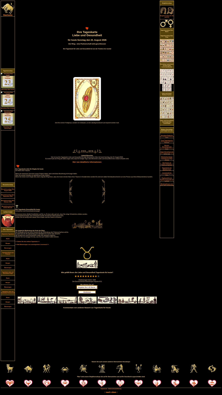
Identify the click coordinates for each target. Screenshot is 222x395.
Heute (8, 238)
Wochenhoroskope (167, 158)
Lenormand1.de (167, 174)
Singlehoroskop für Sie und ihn (167, 16)
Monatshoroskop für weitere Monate (8, 207)
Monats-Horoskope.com (166, 147)
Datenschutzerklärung (114, 388)
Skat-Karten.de (167, 163)
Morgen (8, 243)
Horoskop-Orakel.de (167, 136)
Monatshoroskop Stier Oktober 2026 (7, 201)
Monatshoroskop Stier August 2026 (7, 189)
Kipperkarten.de (167, 169)
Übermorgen (7, 248)
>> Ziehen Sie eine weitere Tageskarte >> (27, 241)
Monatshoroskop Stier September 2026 (7, 195)
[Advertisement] (8, 42)
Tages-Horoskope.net (167, 152)
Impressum (104, 388)
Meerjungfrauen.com (167, 184)
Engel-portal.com (166, 179)
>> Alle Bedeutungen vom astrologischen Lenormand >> (32, 244)
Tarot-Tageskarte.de (167, 141)
